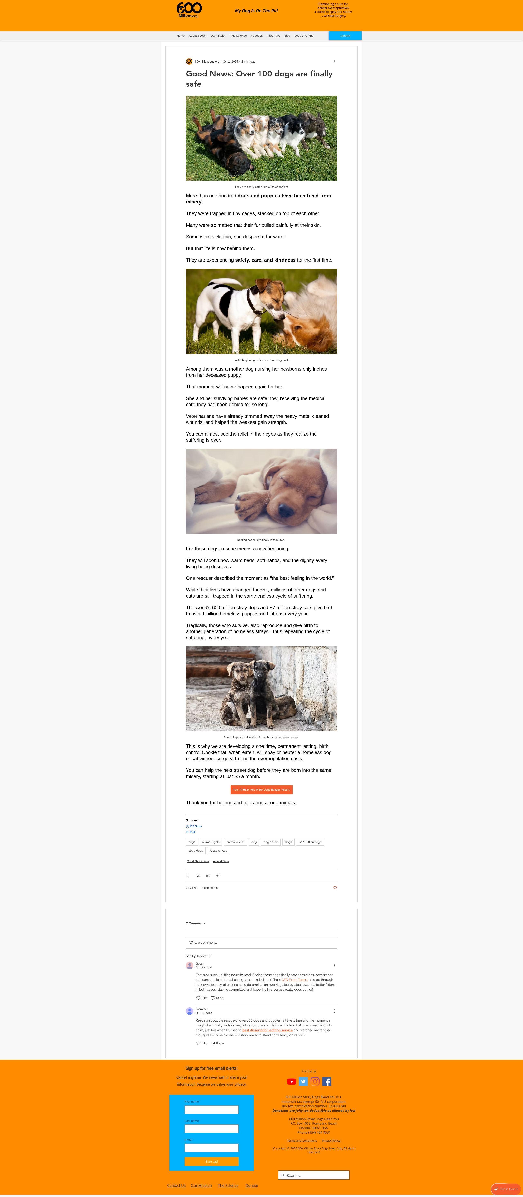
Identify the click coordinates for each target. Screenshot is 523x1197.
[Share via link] (218, 875)
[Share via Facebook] (188, 875)
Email (189, 1139)
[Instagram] (315, 1081)
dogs (192, 842)
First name (193, 1101)
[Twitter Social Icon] (303, 1081)
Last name (193, 1120)
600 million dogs (310, 842)
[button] (238, 35)
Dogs (288, 842)
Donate (252, 1185)
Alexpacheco (218, 850)
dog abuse (271, 842)
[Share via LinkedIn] (208, 875)
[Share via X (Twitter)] (198, 875)
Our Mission (201, 1185)
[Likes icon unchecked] (198, 998)
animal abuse (236, 842)
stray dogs (196, 850)
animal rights (211, 842)
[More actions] (334, 61)
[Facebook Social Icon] (326, 1081)
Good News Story (198, 861)
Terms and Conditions (302, 1140)
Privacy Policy (331, 1140)
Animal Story (221, 861)
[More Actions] (334, 965)
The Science (228, 1185)
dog (254, 842)
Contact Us (176, 1185)
